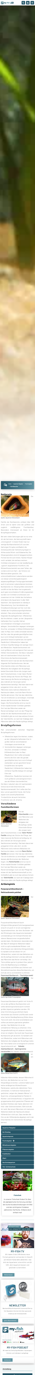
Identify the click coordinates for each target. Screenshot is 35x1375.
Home (9, 484)
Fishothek (17, 1195)
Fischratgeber (28, 484)
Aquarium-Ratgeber (18, 484)
